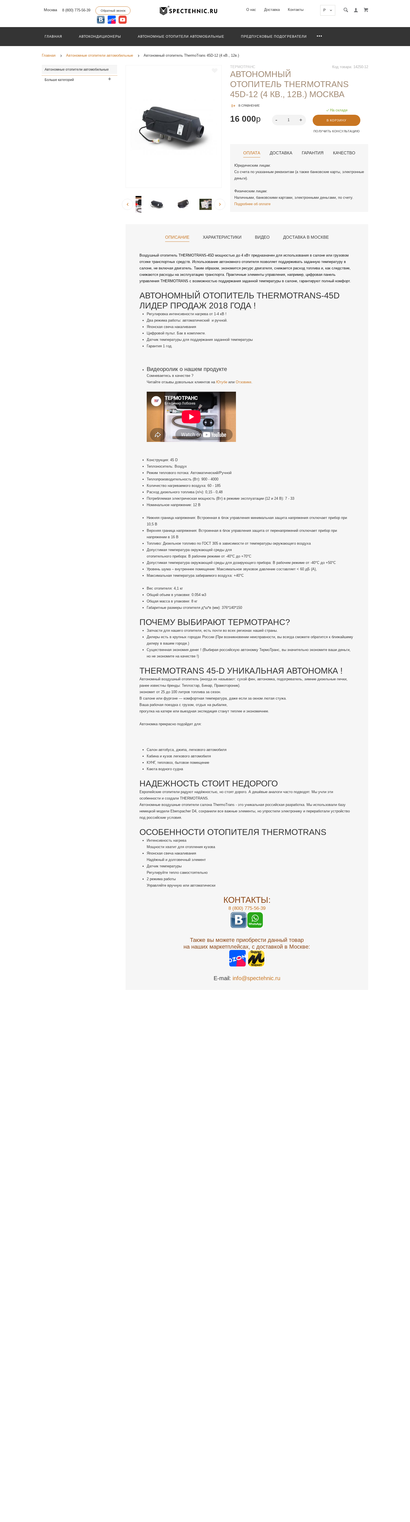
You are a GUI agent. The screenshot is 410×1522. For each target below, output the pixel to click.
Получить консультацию (336, 131)
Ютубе (221, 382)
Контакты (295, 10)
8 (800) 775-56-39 (76, 10)
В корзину (336, 120)
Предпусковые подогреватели (274, 37)
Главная (53, 37)
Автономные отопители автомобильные (181, 37)
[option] (173, 126)
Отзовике (243, 382)
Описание (177, 237)
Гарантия (313, 153)
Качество (344, 153)
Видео (262, 237)
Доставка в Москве (306, 237)
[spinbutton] (289, 120)
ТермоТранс (242, 67)
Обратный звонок (113, 10)
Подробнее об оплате (252, 204)
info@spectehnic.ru (256, 978)
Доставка (272, 10)
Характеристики (222, 237)
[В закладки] (215, 70)
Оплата (251, 153)
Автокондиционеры (100, 37)
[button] (301, 119)
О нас (251, 10)
